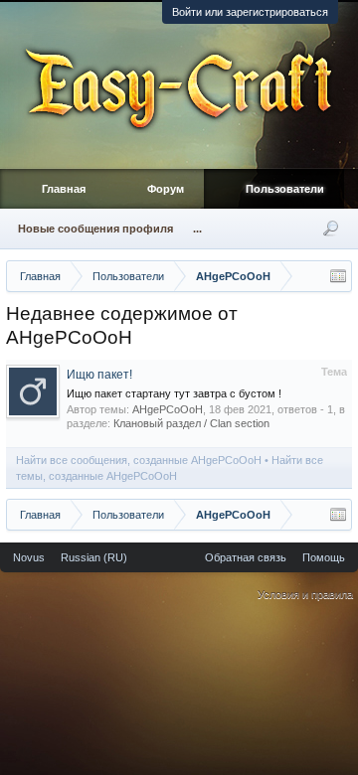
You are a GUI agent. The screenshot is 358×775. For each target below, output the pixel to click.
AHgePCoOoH (167, 409)
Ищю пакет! (99, 375)
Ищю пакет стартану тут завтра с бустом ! (174, 393)
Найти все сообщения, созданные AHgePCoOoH (139, 460)
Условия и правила (305, 594)
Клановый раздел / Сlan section (191, 423)
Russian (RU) (94, 557)
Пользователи (285, 189)
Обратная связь (245, 557)
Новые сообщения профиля (95, 228)
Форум (165, 189)
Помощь (323, 557)
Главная (64, 189)
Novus (29, 557)
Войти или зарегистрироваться (250, 12)
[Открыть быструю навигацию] (338, 276)
